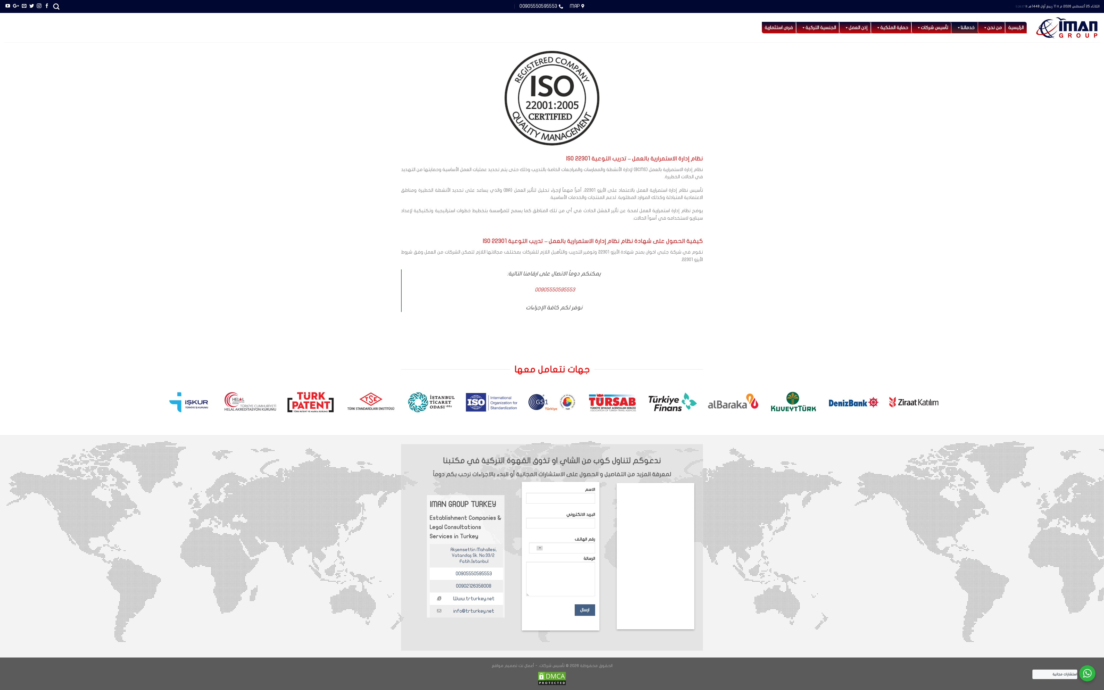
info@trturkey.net (473, 611)
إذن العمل (858, 27)
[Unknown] (536, 548)
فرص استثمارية (779, 27)
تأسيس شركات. (551, 666)
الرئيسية (1016, 27)
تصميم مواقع (504, 666)
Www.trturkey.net (473, 598)
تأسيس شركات (934, 27)
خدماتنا (968, 27)
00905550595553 (474, 573)
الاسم (590, 489)
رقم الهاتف (585, 539)
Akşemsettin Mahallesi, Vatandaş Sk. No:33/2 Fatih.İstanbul (474, 555)
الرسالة (589, 558)
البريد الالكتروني (580, 514)
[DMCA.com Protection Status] (552, 678)
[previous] (1070, 404)
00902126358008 (473, 586)
